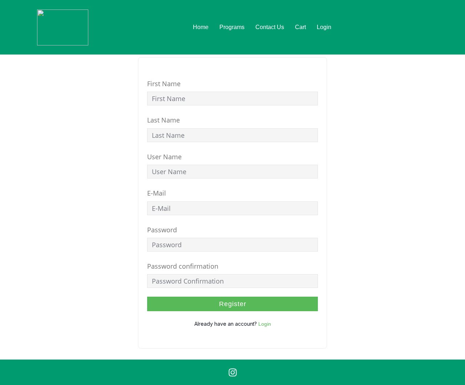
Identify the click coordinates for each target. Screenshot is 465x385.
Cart (300, 27)
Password (162, 229)
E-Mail (156, 193)
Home (201, 27)
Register (232, 304)
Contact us (269, 27)
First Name (164, 83)
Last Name (163, 120)
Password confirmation (182, 266)
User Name (164, 156)
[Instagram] (232, 372)
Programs (231, 27)
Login (324, 27)
